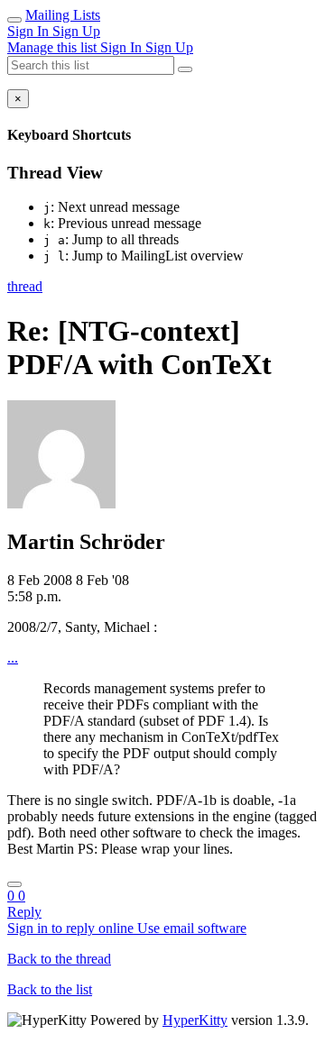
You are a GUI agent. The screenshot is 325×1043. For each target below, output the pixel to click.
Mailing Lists (62, 15)
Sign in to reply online (72, 928)
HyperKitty (195, 1020)
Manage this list (53, 47)
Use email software (191, 928)
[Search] (185, 69)
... (12, 657)
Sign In (29, 31)
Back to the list (49, 989)
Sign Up (76, 31)
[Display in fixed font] (14, 884)
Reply (24, 911)
